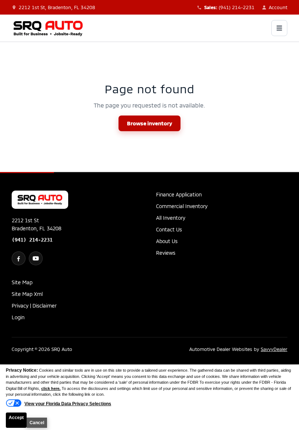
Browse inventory (149, 123)
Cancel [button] (37, 422)
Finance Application (179, 194)
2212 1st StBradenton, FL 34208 (36, 224)
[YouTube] (36, 258)
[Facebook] (19, 258)
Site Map (22, 282)
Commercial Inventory (181, 206)
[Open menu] (279, 28)
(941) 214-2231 (32, 240)
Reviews (165, 253)
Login (18, 317)
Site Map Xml (27, 294)
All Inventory (170, 218)
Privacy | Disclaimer (34, 305)
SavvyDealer (274, 349)
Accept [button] (16, 417)
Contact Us (169, 229)
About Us (167, 241)
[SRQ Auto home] (48, 28)
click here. (51, 388)
